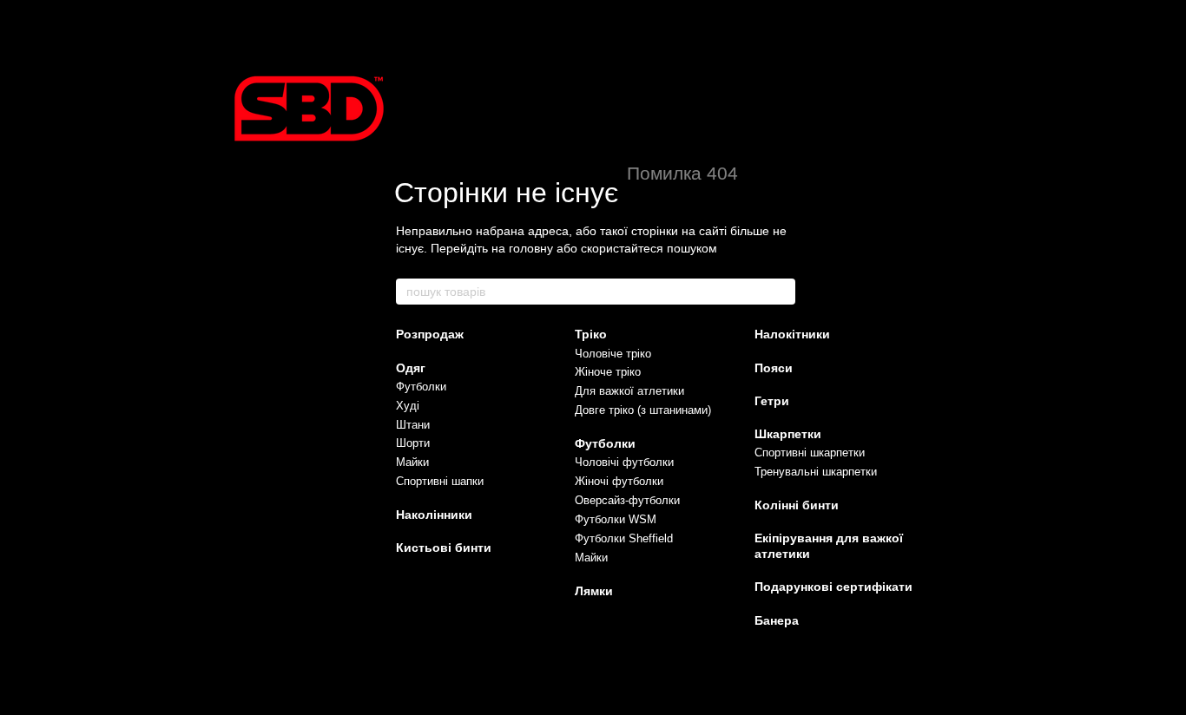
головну (531, 248)
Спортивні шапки (440, 481)
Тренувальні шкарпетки (815, 471)
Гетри (771, 401)
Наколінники (434, 514)
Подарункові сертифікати (833, 587)
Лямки (594, 591)
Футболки (421, 386)
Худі (407, 405)
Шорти (413, 442)
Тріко (591, 334)
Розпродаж (430, 334)
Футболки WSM (615, 519)
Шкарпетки (787, 434)
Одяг (410, 368)
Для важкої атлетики (629, 390)
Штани (413, 424)
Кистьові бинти (443, 547)
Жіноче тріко (608, 371)
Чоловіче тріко (613, 353)
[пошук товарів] (781, 292)
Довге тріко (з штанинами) (643, 410)
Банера (776, 620)
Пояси (773, 368)
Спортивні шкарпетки (809, 452)
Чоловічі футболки (624, 462)
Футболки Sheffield (624, 538)
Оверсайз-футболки (627, 500)
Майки (412, 462)
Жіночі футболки (619, 481)
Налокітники (792, 334)
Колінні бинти (796, 505)
